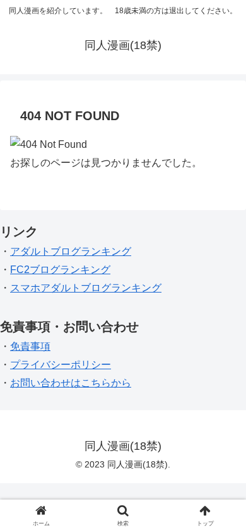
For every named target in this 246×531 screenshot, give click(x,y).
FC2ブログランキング (60, 269)
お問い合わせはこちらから (70, 382)
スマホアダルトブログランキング (85, 287)
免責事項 (30, 346)
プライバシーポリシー (60, 364)
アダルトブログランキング (70, 251)
